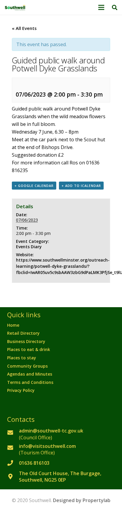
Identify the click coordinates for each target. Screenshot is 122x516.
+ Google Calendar (34, 185)
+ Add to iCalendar (81, 185)
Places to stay (21, 357)
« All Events (24, 28)
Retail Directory (23, 333)
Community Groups (27, 366)
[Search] (114, 7)
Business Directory (26, 341)
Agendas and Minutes (29, 374)
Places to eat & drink (28, 349)
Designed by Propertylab (81, 500)
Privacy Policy (21, 390)
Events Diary (29, 246)
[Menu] (101, 7)
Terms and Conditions (30, 382)
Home (13, 325)
